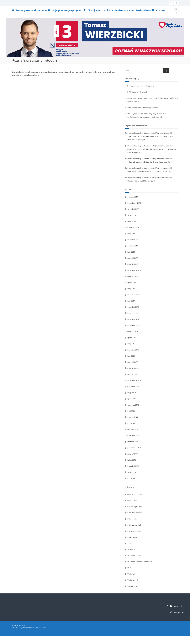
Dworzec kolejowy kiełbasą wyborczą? (143, 108)
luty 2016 (131, 356)
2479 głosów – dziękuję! (137, 92)
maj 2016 (131, 344)
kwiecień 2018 (133, 240)
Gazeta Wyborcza (134, 507)
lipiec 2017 (131, 282)
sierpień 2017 (132, 276)
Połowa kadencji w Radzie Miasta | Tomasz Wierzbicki (149, 168)
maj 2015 (131, 411)
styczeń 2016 (132, 362)
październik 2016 (134, 319)
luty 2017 (131, 301)
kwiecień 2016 (133, 350)
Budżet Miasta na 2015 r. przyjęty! (141, 181)
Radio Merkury (133, 537)
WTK (129, 568)
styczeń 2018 (132, 258)
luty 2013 (131, 478)
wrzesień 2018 (133, 209)
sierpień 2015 (132, 393)
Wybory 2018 (132, 580)
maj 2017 (131, 289)
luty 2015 (131, 423)
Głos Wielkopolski (134, 513)
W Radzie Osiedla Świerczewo (139, 562)
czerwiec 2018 (133, 227)
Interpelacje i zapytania (162, 162)
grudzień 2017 (133, 264)
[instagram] (176, 3)
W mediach (132, 549)
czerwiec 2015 (133, 405)
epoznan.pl (132, 500)
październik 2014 (134, 448)
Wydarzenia (132, 586)
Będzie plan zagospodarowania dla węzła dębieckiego (149, 171)
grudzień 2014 (133, 435)
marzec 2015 (132, 417)
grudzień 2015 (133, 368)
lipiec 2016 (131, 338)
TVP (129, 543)
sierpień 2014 (132, 454)
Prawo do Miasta (134, 531)
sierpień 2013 (132, 472)
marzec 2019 (132, 197)
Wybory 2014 (132, 574)
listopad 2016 (132, 313)
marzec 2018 (132, 246)
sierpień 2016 (132, 331)
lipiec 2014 (131, 460)
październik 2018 (134, 203)
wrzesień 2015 (133, 387)
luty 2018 (131, 252)
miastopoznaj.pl (134, 525)
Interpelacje (132, 519)
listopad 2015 (132, 374)
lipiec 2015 (131, 399)
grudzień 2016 (133, 307)
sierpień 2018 (132, 215)
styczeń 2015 (132, 429)
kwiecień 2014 (133, 466)
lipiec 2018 (131, 221)
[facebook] (171, 3)
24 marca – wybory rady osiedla (140, 86)
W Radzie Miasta (134, 556)
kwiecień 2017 (133, 295)
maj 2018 (131, 234)
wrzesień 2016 (133, 325)
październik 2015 (134, 380)
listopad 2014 (132, 442)
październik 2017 (134, 270)
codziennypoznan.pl (135, 494)
